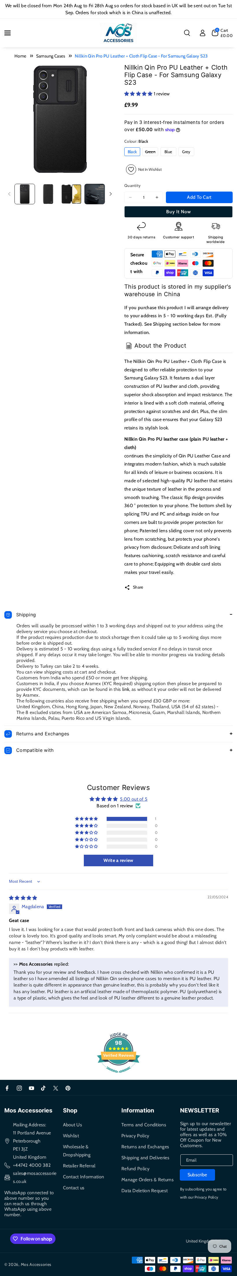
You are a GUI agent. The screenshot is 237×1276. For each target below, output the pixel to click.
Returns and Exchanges (145, 1146)
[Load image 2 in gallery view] (48, 194)
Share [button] (138, 587)
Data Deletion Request (144, 1190)
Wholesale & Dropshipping (77, 1151)
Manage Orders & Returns (147, 1179)
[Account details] (202, 33)
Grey (186, 151)
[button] (10, 33)
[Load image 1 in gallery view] (24, 194)
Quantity (132, 185)
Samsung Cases (50, 56)
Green (151, 152)
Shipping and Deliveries (145, 1157)
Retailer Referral (79, 1166)
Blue (168, 151)
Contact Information (83, 1176)
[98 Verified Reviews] (118, 1075)
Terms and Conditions (143, 1124)
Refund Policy (135, 1168)
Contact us (74, 1187)
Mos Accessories (36, 1264)
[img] (23, 898)
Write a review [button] (118, 860)
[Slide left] (9, 194)
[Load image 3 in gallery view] (71, 194)
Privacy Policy (135, 1135)
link (125, 689)
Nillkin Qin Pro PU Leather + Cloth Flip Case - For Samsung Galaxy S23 (141, 56)
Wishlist (71, 1135)
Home (20, 56)
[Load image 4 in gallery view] (94, 194)
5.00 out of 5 (133, 799)
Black (132, 151)
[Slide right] (111, 194)
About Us (72, 1124)
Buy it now (178, 211)
